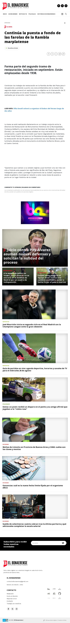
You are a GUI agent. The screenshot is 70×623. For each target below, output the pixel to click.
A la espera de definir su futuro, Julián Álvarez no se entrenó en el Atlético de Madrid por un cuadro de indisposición (16, 277)
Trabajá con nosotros (14, 603)
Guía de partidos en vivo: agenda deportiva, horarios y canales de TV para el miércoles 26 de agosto (35, 369)
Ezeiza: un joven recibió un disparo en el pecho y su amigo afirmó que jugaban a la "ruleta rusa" (35, 408)
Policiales (32, 14)
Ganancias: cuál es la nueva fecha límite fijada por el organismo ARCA (33, 486)
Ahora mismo (12, 14)
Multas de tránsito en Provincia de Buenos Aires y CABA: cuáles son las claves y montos (34, 448)
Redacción (10, 594)
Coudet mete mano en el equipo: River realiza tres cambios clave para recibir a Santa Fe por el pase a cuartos (52, 278)
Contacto (10, 601)
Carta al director (12, 596)
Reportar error (12, 598)
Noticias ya (23, 14)
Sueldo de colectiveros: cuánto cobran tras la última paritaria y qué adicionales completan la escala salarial (34, 525)
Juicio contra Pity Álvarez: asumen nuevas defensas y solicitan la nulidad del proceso (27, 256)
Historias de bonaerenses (46, 14)
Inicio (5, 14)
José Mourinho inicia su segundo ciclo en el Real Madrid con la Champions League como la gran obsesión (32, 325)
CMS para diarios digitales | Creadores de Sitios (55, 620)
